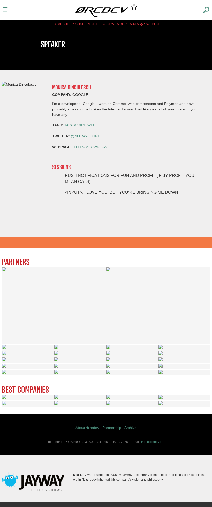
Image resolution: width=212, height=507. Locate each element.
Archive (130, 428)
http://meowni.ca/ (90, 147)
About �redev (87, 428)
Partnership (111, 428)
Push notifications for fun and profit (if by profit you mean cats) (129, 178)
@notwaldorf (85, 136)
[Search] (206, 10)
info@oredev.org (152, 442)
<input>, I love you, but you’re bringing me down (121, 192)
